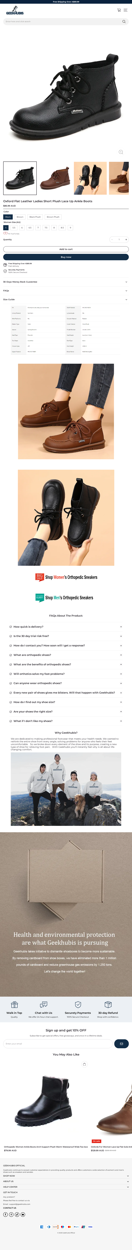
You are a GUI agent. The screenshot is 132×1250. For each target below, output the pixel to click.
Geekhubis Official (68, 1233)
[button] (125, 10)
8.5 (62, 227)
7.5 (46, 227)
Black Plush (35, 217)
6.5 (30, 227)
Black (8, 217)
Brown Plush (53, 217)
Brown (20, 217)
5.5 (14, 227)
